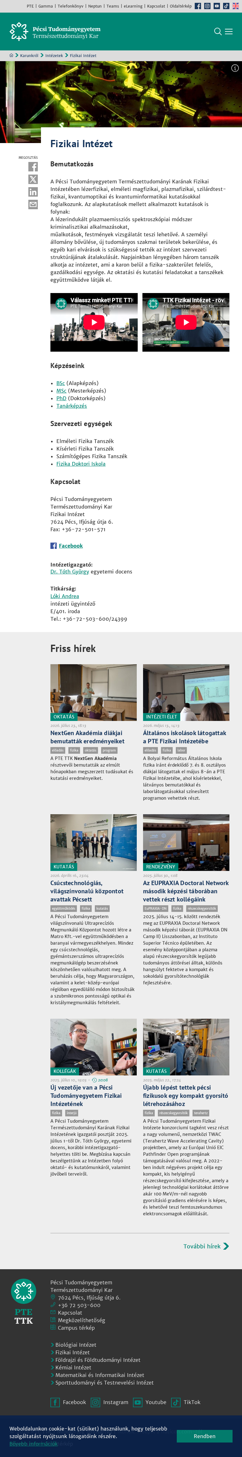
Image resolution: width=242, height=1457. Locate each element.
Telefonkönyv (71, 6)
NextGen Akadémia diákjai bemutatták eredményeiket (87, 737)
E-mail (33, 204)
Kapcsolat (156, 6)
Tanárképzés (71, 406)
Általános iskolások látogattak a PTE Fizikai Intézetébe (184, 737)
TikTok (226, 6)
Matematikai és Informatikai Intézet (99, 1375)
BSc (60, 383)
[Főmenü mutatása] (229, 31)
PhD (61, 398)
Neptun (95, 6)
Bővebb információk (33, 1444)
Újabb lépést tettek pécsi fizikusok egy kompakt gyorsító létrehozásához (185, 1095)
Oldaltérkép (181, 6)
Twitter (33, 179)
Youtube (217, 6)
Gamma (45, 6)
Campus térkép (76, 1328)
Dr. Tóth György (69, 571)
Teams (113, 6)
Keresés (218, 31)
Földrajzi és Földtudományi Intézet (98, 1360)
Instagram (207, 6)
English (236, 6)
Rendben (205, 1436)
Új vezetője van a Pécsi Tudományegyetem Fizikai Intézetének (86, 1095)
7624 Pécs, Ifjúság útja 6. (89, 1297)
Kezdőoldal (11, 55)
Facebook (198, 6)
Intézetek (54, 55)
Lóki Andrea (64, 596)
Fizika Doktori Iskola (81, 464)
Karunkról (29, 55)
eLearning (133, 6)
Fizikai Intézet (72, 1352)
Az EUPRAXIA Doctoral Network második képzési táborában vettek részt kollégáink (186, 891)
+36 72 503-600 (79, 1305)
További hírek (202, 1246)
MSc (61, 391)
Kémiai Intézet (73, 1367)
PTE (30, 6)
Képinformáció (235, 68)
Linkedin (33, 192)
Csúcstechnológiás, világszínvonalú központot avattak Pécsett (87, 891)
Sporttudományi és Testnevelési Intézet (104, 1382)
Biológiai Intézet (75, 1345)
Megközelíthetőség (81, 1320)
